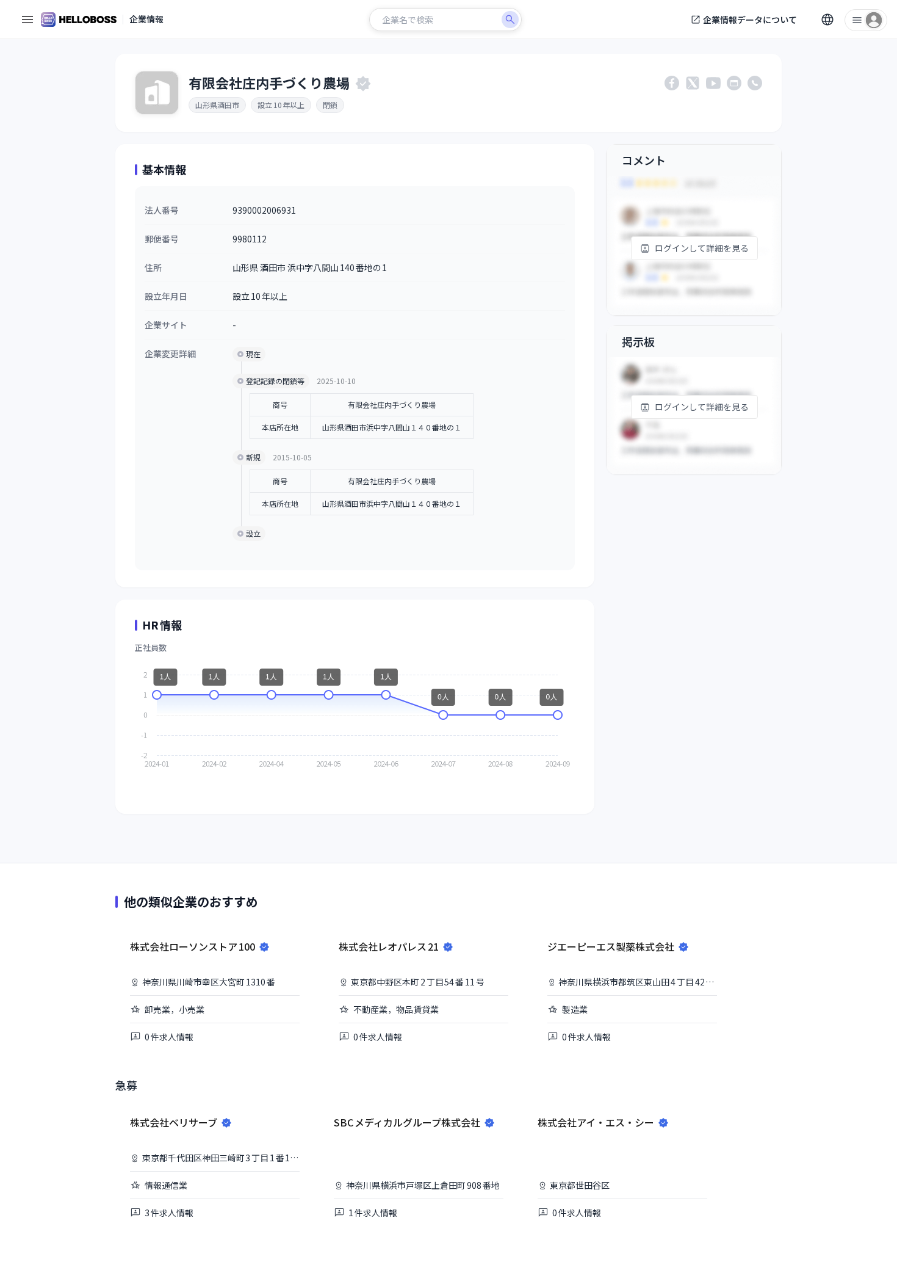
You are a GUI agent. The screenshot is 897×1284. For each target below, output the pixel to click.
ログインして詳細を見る (702, 248)
